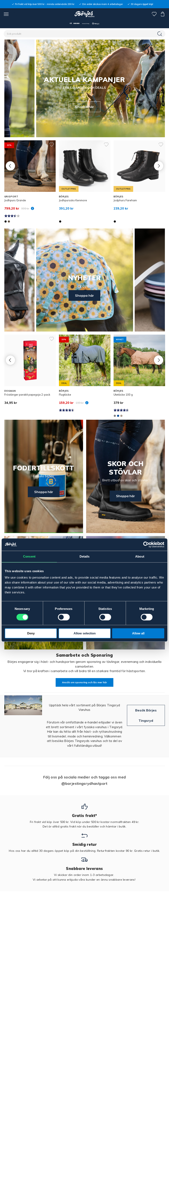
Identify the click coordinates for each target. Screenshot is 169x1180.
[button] (84, 23)
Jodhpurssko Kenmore (73, 200)
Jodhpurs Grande (15, 200)
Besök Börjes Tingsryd (146, 715)
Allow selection (85, 633)
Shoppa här (84, 107)
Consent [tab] (29, 556)
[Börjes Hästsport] (85, 14)
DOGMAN (10, 390)
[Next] (158, 165)
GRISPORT (11, 196)
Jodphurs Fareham (125, 200)
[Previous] (10, 165)
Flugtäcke (65, 394)
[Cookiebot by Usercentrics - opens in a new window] (146, 544)
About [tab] (139, 556)
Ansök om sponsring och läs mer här (84, 682)
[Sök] (160, 33)
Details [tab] (85, 556)
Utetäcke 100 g (123, 394)
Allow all (138, 633)
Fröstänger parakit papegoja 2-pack (27, 394)
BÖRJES (64, 196)
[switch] (64, 617)
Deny (31, 633)
